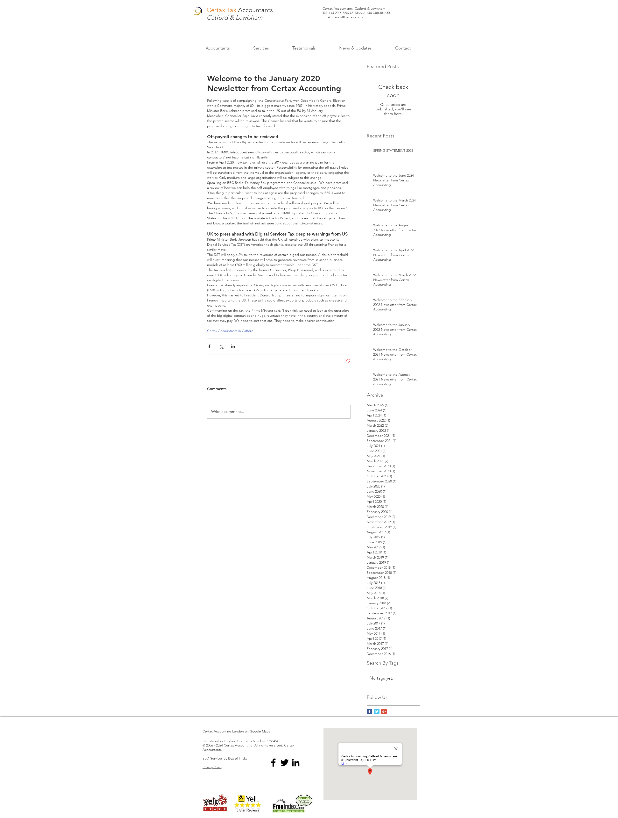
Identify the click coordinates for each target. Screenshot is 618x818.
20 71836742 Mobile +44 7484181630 (362, 13)
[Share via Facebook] (209, 346)
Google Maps (260, 731)
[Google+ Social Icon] (384, 711)
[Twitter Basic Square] (376, 711)
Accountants (255, 10)
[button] (261, 48)
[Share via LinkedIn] (233, 346)
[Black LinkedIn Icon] (295, 762)
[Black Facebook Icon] (273, 762)
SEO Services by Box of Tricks (225, 758)
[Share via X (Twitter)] (221, 346)
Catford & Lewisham (234, 17)
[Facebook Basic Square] (369, 711)
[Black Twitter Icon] (284, 762)
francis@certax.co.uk (347, 17)
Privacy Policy (212, 767)
